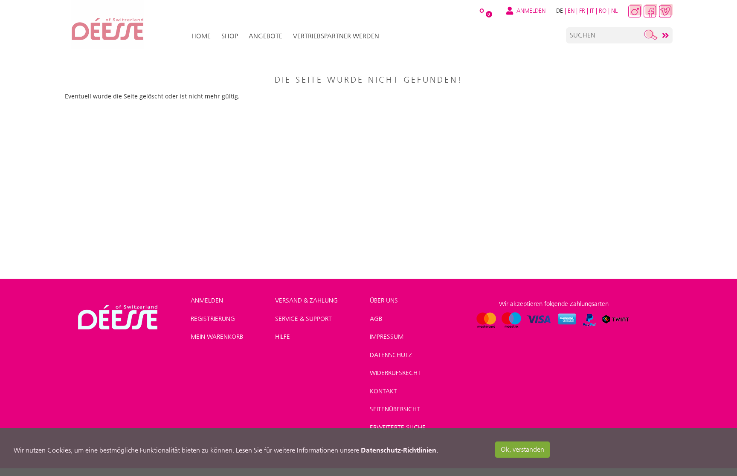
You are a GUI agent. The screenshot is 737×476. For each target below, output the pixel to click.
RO (602, 10)
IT (592, 10)
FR (582, 10)
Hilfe (282, 336)
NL (614, 10)
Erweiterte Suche (398, 427)
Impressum (386, 336)
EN (571, 10)
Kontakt (383, 391)
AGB (376, 319)
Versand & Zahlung (306, 300)
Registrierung (213, 319)
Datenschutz (391, 355)
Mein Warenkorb (217, 336)
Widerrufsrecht (395, 373)
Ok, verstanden (522, 449)
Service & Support (303, 319)
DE (559, 10)
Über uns (384, 300)
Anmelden (207, 300)
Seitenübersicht (395, 409)
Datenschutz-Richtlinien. (399, 450)
